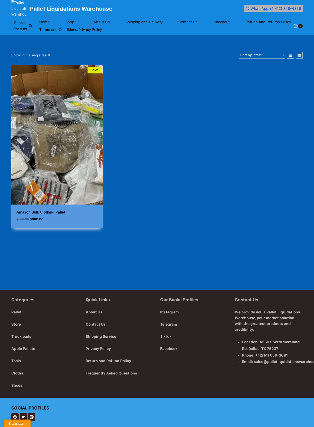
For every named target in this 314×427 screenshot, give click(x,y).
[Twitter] (23, 417)
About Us (102, 22)
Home (44, 22)
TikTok (165, 336)
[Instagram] (31, 417)
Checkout (221, 22)
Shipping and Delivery (144, 22)
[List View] (299, 55)
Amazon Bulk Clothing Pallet (40, 212)
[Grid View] (290, 55)
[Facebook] (15, 417)
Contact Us (188, 22)
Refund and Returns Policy (268, 22)
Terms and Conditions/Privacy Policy (70, 30)
